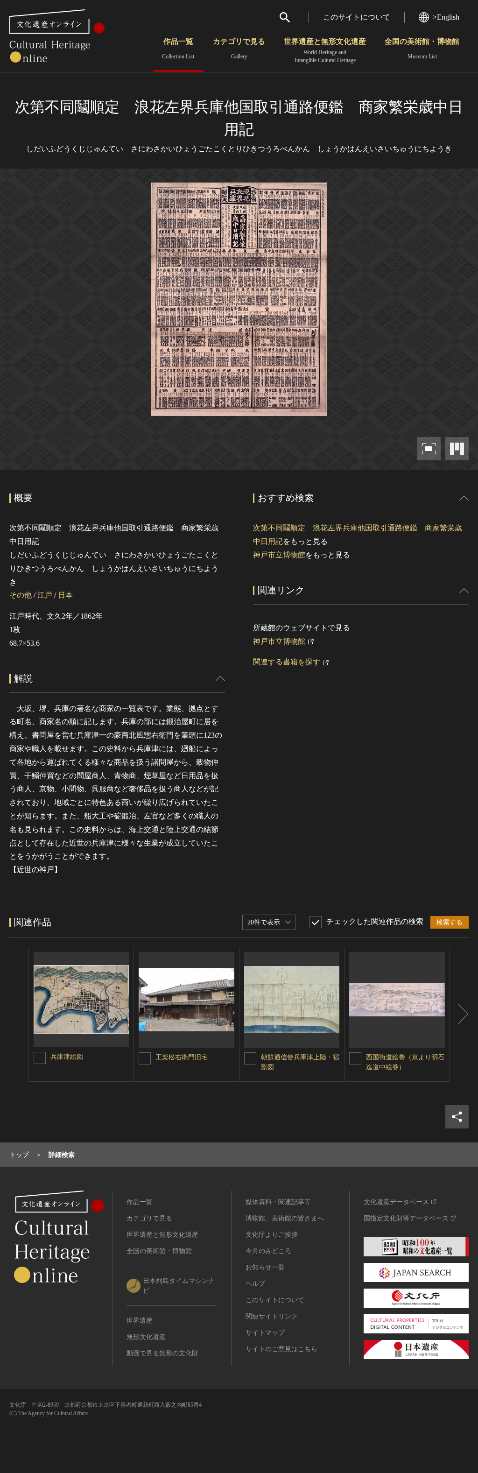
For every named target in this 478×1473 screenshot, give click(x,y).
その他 (20, 595)
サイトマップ (265, 1332)
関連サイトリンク (272, 1316)
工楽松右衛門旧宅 (181, 1057)
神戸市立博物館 (279, 555)
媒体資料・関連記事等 (278, 1201)
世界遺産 (140, 1320)
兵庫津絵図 (66, 1056)
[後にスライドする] (459, 1014)
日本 (65, 595)
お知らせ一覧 (265, 1267)
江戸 (44, 595)
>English (446, 17)
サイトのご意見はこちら (281, 1349)
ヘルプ (255, 1283)
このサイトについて (356, 17)
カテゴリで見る (239, 48)
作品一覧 (178, 48)
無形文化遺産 (146, 1336)
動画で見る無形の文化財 (162, 1353)
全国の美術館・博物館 (422, 48)
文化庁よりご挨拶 (272, 1234)
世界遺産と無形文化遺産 (325, 50)
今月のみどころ (268, 1251)
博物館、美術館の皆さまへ (285, 1218)
